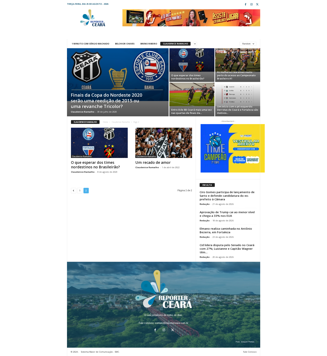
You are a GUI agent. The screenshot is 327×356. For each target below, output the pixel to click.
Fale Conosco (250, 351)
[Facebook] (245, 4)
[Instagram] (251, 4)
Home (105, 122)
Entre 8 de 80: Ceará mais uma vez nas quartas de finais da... (191, 111)
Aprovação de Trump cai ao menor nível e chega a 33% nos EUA (227, 214)
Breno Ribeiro (148, 43)
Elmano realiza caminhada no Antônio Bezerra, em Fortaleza (226, 230)
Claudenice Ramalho (175, 43)
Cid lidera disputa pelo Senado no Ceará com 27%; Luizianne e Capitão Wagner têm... (227, 248)
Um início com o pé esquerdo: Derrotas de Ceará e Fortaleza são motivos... (237, 110)
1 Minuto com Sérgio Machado (90, 43)
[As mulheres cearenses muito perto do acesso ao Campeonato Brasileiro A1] (237, 60)
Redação (204, 204)
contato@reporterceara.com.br (171, 323)
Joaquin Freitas (247, 342)
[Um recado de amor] (163, 143)
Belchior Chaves (125, 43)
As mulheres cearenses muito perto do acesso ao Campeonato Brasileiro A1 (236, 75)
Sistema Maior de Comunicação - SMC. (100, 351)
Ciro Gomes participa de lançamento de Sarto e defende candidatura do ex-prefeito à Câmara (227, 195)
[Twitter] (257, 4)
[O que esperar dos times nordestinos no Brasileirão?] (191, 60)
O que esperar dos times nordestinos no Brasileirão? (187, 77)
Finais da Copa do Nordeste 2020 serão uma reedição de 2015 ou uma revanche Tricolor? (106, 100)
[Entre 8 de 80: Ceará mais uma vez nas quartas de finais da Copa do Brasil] (191, 94)
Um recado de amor (153, 162)
